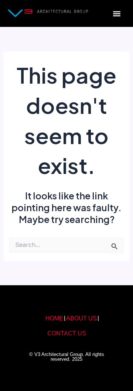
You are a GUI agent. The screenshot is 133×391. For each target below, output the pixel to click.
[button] (117, 13)
